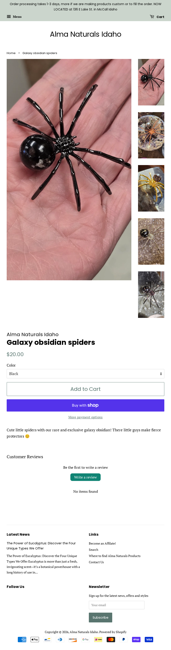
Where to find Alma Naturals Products (114, 556)
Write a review (85, 477)
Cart (160, 16)
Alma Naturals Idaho (85, 34)
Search (93, 549)
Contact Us (96, 562)
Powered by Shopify (112, 632)
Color (11, 365)
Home (11, 53)
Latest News (18, 534)
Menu (17, 16)
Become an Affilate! (102, 543)
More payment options (85, 417)
